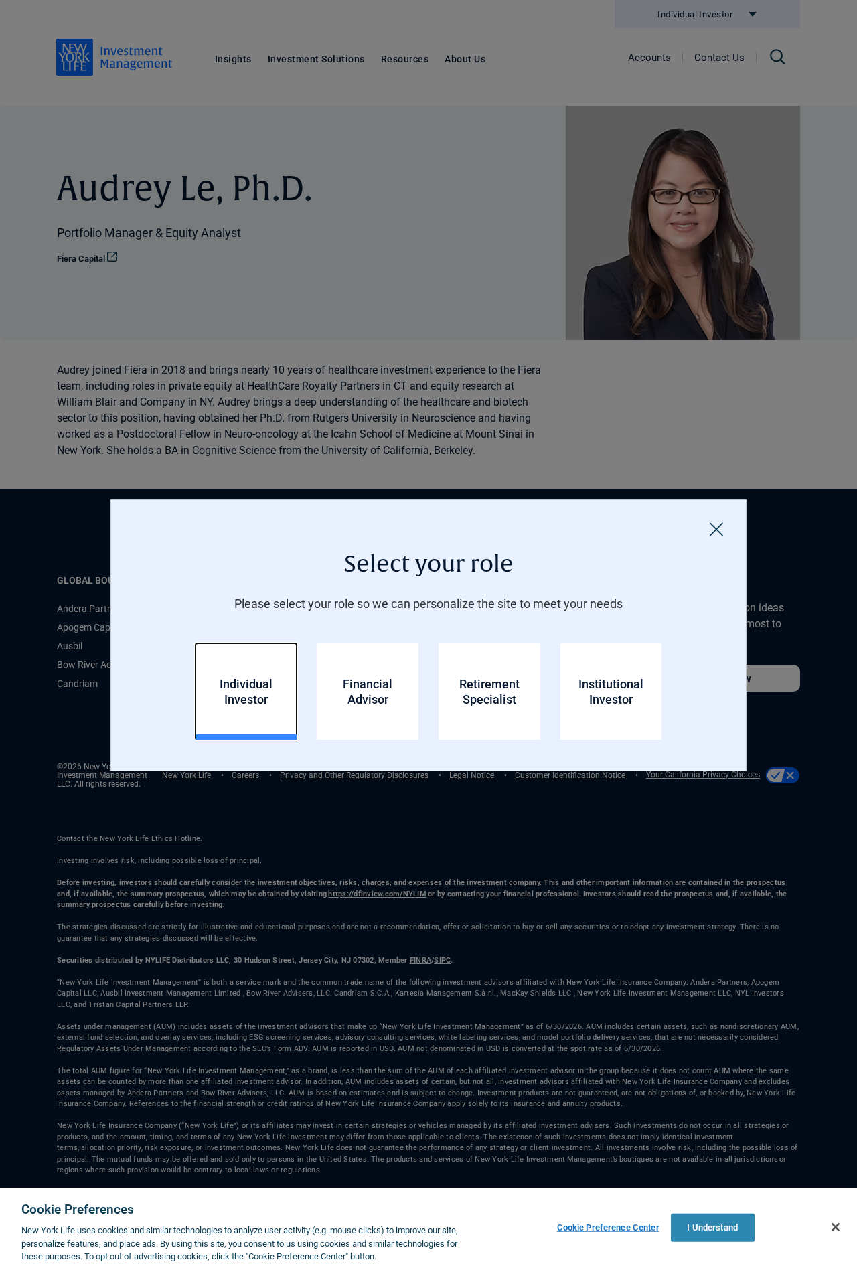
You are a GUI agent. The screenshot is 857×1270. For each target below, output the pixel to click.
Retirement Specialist (489, 691)
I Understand (712, 1227)
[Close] (716, 529)
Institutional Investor (610, 691)
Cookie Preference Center (608, 1227)
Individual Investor (246, 691)
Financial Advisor (367, 691)
